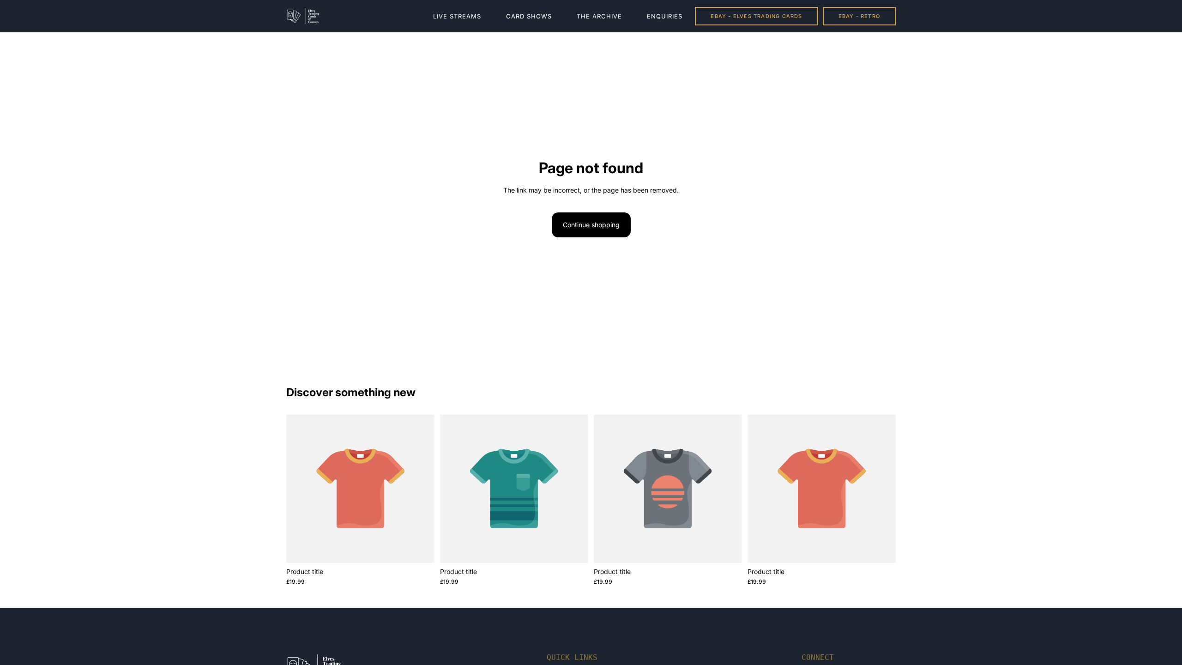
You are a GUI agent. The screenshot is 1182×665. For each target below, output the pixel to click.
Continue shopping (591, 225)
